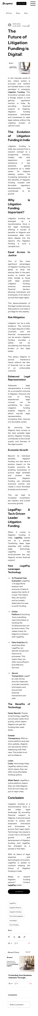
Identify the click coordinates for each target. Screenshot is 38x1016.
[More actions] (29, 25)
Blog (26, 13)
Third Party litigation (16, 916)
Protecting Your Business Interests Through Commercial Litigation (20, 976)
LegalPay (12, 903)
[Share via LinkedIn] (19, 937)
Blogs (18, 13)
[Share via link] (24, 937)
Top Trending (13, 925)
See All (28, 952)
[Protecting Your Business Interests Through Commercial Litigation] (20, 964)
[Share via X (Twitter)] (14, 937)
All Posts (9, 13)
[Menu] (33, 3)
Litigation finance (15, 908)
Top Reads (13, 920)
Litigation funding (15, 912)
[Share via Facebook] (9, 937)
